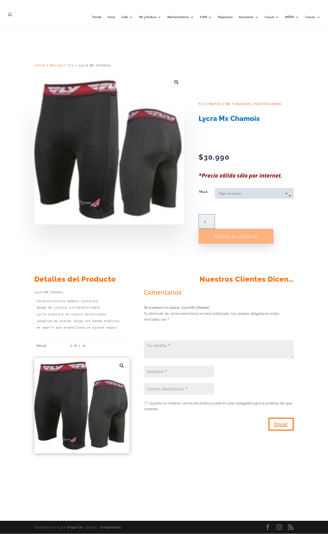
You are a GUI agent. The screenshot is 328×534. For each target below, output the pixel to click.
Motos (215, 104)
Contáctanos (110, 527)
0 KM (203, 17)
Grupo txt (75, 527)
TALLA (203, 191)
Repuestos (225, 17)
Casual (269, 17)
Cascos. (310, 17)
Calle (124, 17)
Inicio (111, 17)
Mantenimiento (178, 17)
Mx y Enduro (147, 17)
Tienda (96, 17)
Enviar (281, 424)
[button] (176, 82)
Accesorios (246, 17)
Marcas (56, 65)
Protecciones (267, 104)
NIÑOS (289, 17)
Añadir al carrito (236, 236)
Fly (71, 65)
